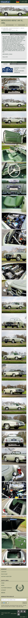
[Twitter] (24, 611)
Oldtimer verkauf (6, 587)
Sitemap (3, 590)
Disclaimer (13, 613)
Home (2, 583)
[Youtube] (18, 614)
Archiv (3, 592)
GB (2, 602)
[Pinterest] (21, 611)
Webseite (17, 72)
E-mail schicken (19, 70)
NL (6, 602)
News (2, 585)
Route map (4, 574)
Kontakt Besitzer (6, 576)
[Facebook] (18, 611)
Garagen (3, 571)
